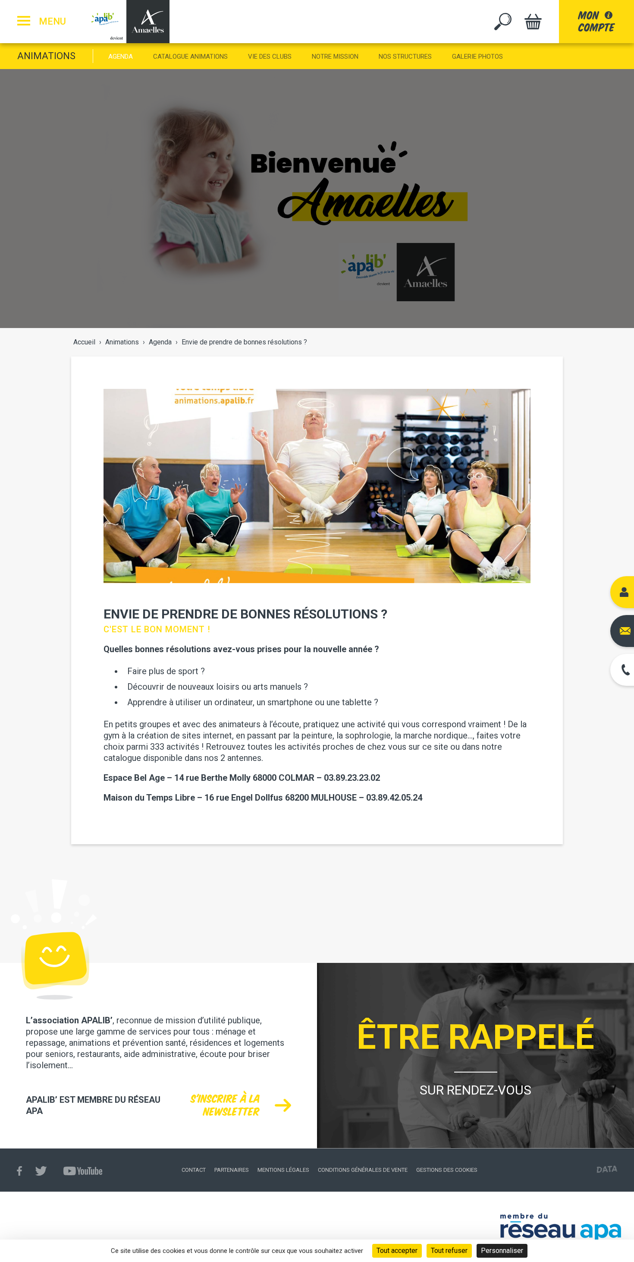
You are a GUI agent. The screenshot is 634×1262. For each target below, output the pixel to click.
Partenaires (231, 1170)
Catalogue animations (190, 56)
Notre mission (335, 56)
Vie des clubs (270, 56)
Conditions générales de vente (363, 1170)
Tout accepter (397, 1250)
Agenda (120, 56)
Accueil (84, 342)
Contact (194, 1170)
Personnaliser (502, 1250)
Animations (46, 55)
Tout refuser (449, 1250)
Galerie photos (477, 56)
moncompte (596, 21)
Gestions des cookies (446, 1170)
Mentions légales (283, 1170)
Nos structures (405, 56)
